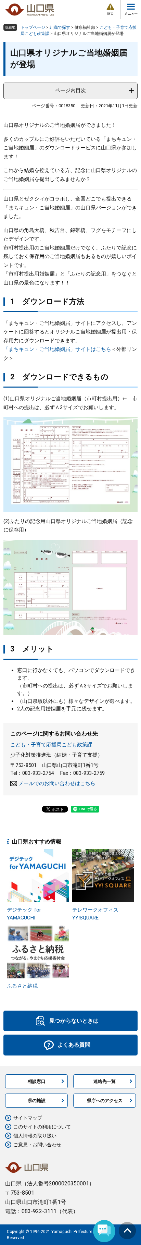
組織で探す (60, 27)
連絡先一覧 (104, 1081)
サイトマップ (27, 1118)
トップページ (33, 27)
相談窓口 (37, 1081)
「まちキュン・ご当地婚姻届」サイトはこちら (57, 349)
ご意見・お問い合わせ (37, 1144)
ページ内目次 (70, 90)
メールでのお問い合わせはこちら (56, 783)
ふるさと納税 (22, 986)
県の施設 (37, 1100)
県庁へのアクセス (105, 1100)
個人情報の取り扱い (34, 1135)
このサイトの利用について (42, 1127)
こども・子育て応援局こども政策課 (51, 745)
